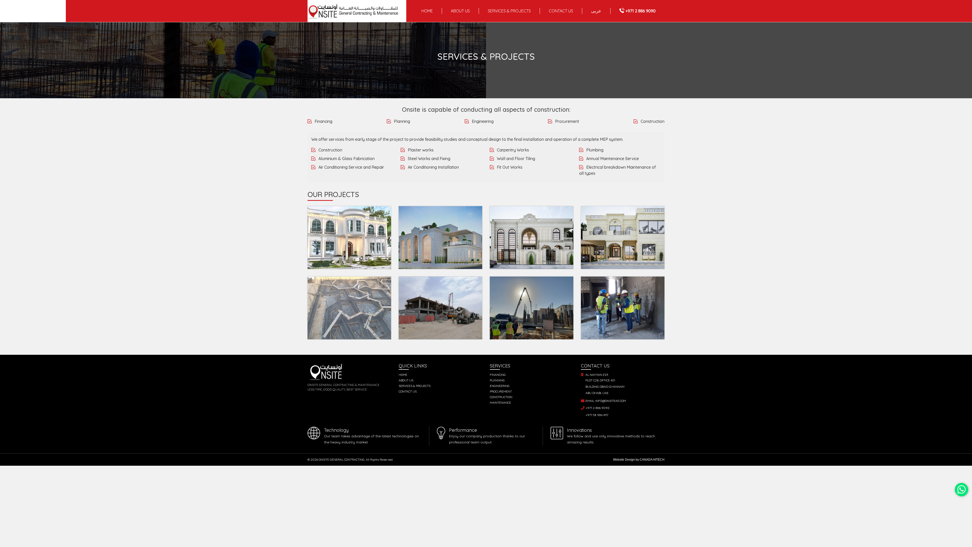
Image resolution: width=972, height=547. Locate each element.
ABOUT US (460, 10)
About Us (406, 380)
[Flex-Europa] (961, 489)
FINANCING (498, 375)
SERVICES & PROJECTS (509, 10)
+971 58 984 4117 (596, 415)
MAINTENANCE (500, 402)
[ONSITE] (357, 11)
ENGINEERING (500, 386)
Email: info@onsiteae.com (605, 401)
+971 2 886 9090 (640, 10)
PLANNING (497, 380)
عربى (596, 10)
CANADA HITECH (652, 459)
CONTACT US (561, 10)
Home (427, 10)
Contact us (408, 391)
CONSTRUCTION (501, 397)
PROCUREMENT (501, 391)
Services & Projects (415, 386)
